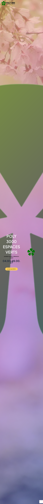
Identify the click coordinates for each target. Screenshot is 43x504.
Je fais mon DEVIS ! (11, 269)
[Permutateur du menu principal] (41, 3)
